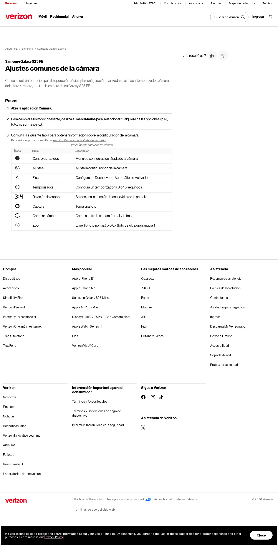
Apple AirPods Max (85, 307)
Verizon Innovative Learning (22, 435)
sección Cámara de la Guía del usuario (79, 140)
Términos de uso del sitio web (94, 509)
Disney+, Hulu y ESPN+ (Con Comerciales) (101, 317)
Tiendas (216, 3)
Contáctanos (173, 3)
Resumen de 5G (14, 464)
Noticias (9, 416)
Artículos (9, 445)
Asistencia (196, 3)
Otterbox (147, 278)
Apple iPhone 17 (83, 278)
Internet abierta (186, 499)
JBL (144, 317)
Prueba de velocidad (224, 365)
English (267, 3)
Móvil (42, 16)
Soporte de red (220, 355)
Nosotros (9, 397)
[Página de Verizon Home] (18, 16)
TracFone (9, 345)
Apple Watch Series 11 (87, 326)
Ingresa (215, 317)
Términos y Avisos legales (89, 401)
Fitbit (144, 326)
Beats (145, 297)
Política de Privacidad (88, 499)
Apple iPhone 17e (83, 288)
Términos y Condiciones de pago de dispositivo (96, 413)
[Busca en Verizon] (229, 17)
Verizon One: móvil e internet (22, 326)
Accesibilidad (219, 345)
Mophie (146, 307)
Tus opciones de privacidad (126, 499)
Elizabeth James (152, 336)
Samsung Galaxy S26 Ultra (90, 297)
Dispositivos (11, 278)
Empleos (9, 407)
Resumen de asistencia (226, 278)
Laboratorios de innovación (22, 474)
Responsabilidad (14, 426)
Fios (75, 336)
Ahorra (77, 16)
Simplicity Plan (13, 297)
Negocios (31, 3)
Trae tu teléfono (13, 336)
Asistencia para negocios (227, 307)
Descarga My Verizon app (228, 326)
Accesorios (11, 288)
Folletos (8, 454)
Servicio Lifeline (221, 336)
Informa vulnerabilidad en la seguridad (98, 425)
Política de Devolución (225, 288)
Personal (11, 3)
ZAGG (145, 288)
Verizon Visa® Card (85, 345)
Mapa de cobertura (242, 3)
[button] (212, 55)
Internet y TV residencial (19, 317)
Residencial (59, 16)
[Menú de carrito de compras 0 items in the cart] (270, 16)
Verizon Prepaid (14, 307)
